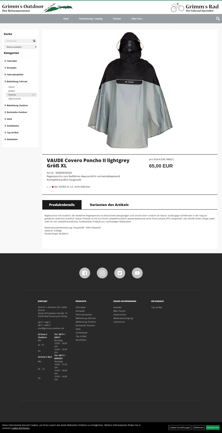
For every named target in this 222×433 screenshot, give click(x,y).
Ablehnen (199, 427)
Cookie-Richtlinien (20, 428)
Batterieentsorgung (123, 318)
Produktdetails (62, 204)
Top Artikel (12, 132)
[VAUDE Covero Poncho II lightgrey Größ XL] (130, 90)
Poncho (12, 94)
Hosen (11, 86)
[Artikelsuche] (218, 18)
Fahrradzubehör (15, 74)
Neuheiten (12, 139)
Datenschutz (119, 314)
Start (66, 18)
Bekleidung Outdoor (17, 105)
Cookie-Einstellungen (180, 427)
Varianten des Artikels (109, 204)
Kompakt (11, 67)
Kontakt (117, 307)
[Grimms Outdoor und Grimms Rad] (37, 7)
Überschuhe (14, 98)
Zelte (9, 119)
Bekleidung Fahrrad (17, 81)
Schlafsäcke (13, 125)
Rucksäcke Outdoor (17, 112)
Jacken (11, 90)
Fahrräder (12, 61)
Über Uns (136, 18)
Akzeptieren (213, 427)
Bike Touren (119, 310)
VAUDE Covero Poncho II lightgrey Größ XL (88, 163)
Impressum (119, 321)
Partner (117, 18)
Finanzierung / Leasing (91, 18)
